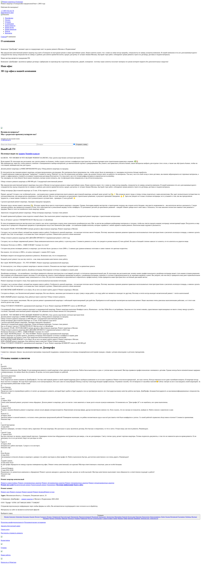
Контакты (8, 33)
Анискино (12, 517)
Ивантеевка (118, 517)
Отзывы (8, 22)
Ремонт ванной (27, 492)
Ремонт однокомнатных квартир (29, 483)
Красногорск (146, 517)
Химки (126, 518)
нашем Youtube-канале (29, 154)
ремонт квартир (27, 499)
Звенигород (102, 517)
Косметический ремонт (22, 485)
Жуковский (94, 517)
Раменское (83, 518)
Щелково (131, 518)
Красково (139, 517)
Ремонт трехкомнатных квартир (76, 483)
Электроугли (154, 518)
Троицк (115, 518)
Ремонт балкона (38, 492)
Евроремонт (51, 485)
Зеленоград (110, 517)
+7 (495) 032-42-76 (7, 11)
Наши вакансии (10, 29)
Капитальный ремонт (39, 485)
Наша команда (10, 25)
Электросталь (145, 518)
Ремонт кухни (49, 492)
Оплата (7, 20)
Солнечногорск (97, 518)
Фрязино (120, 518)
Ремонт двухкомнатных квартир (53, 483)
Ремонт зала (5, 492)
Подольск (71, 518)
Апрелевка (19, 517)
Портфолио (9, 18)
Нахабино (46, 518)
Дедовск (49, 517)
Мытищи (194, 517)
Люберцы (188, 517)
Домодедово (75, 517)
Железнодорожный (85, 517)
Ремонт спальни (15, 492)
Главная (3, 37)
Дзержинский (56, 517)
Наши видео (9, 27)
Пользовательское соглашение (35, 522)
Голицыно (43, 517)
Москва (6, 517)
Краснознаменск (155, 517)
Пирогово (64, 518)
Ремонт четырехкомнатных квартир (101, 483)
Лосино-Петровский (171, 517)
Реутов (90, 518)
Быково (32, 517)
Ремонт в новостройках (9, 483)
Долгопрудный (65, 517)
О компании (9, 24)
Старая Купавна (107, 518)
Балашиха (26, 517)
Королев (125, 517)
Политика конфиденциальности (12, 522)
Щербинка (137, 518)
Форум (7, 31)
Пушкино (77, 518)
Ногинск (51, 518)
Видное (37, 517)
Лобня (163, 517)
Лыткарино (181, 517)
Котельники (131, 517)
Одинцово (58, 518)
